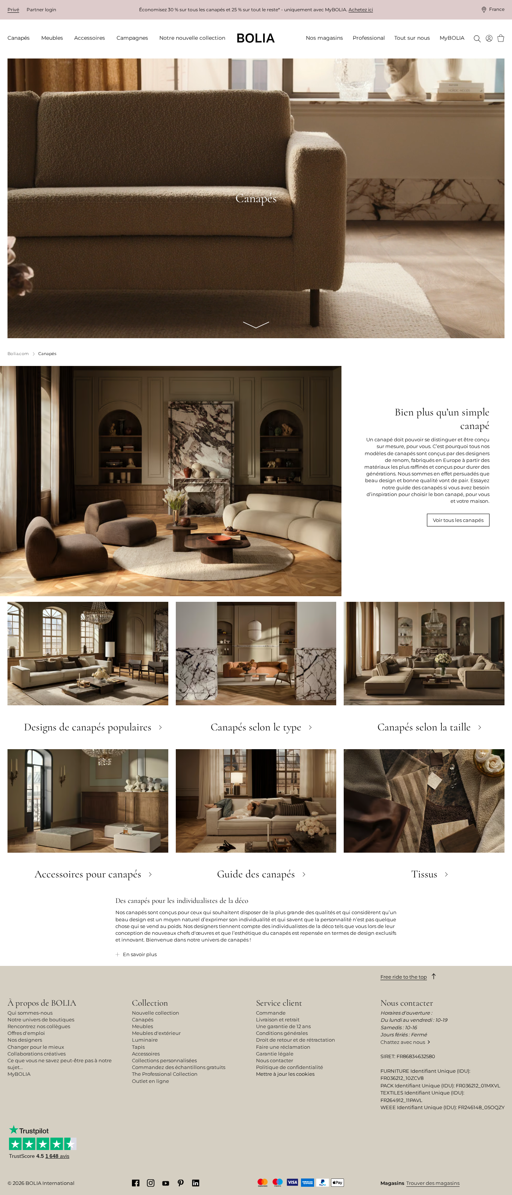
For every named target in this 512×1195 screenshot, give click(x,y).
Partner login (41, 9)
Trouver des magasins (433, 1183)
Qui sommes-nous (29, 1013)
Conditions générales (282, 1033)
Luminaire (145, 1040)
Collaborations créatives (36, 1054)
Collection (150, 1002)
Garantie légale (274, 1054)
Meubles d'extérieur (156, 1033)
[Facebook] (135, 1182)
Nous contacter (274, 1060)
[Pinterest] (180, 1182)
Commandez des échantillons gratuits (178, 1067)
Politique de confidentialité (289, 1067)
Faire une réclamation (283, 1047)
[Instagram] (150, 1182)
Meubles (142, 1026)
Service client (279, 1002)
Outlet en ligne (150, 1081)
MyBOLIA (18, 1074)
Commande (271, 1013)
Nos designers (24, 1040)
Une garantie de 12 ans (283, 1026)
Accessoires (146, 1054)
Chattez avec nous (402, 1042)
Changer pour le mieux (35, 1047)
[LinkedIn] (195, 1182)
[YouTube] (165, 1182)
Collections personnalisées (164, 1060)
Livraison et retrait (277, 1020)
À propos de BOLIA (41, 1002)
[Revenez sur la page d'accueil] (256, 38)
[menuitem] (20, 38)
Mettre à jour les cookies (285, 1074)
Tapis (138, 1047)
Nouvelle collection (155, 1013)
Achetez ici (361, 9)
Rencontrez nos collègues (38, 1026)
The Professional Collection (165, 1074)
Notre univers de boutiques (40, 1020)
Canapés (142, 1020)
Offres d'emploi (26, 1033)
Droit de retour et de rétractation (295, 1040)
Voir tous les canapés (458, 520)
